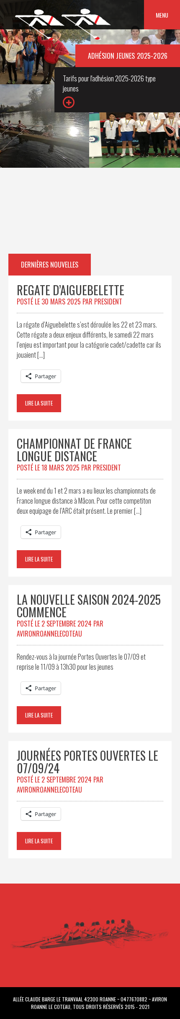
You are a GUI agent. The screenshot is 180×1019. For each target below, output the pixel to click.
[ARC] (63, 40)
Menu (162, 14)
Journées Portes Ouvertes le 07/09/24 (87, 762)
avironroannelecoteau (49, 634)
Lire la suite (39, 403)
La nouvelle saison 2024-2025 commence (89, 606)
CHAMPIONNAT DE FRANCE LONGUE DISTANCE (74, 450)
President (108, 301)
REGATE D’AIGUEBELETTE (70, 290)
